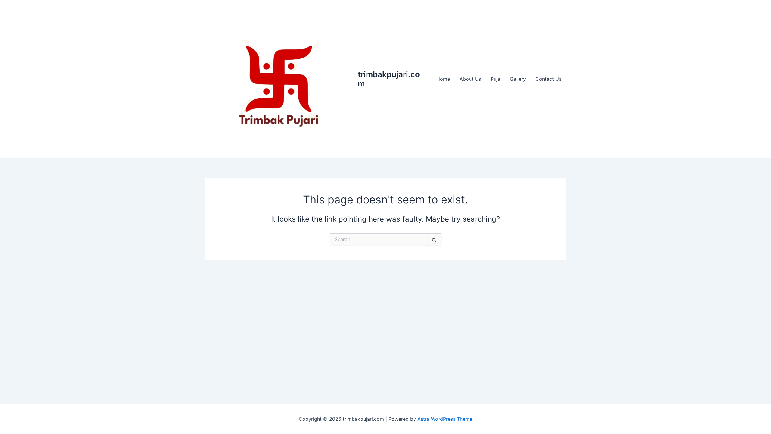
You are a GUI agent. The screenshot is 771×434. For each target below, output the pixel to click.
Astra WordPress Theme (444, 419)
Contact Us (548, 79)
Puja (495, 79)
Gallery (518, 79)
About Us (470, 79)
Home (443, 79)
